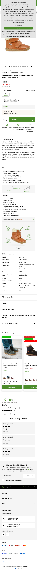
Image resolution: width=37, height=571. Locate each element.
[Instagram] (7, 534)
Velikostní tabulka (30, 90)
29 (16, 381)
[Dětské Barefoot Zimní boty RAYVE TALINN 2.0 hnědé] (5, 377)
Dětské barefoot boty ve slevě (18, 71)
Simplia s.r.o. (25, 566)
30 (4, 383)
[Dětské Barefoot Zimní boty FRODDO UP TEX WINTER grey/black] (30, 379)
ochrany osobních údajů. (18, 22)
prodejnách (21, 129)
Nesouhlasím (18, 25)
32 (9, 383)
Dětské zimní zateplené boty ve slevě (13, 72)
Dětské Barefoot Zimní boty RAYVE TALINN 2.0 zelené (10, 364)
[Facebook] (3, 534)
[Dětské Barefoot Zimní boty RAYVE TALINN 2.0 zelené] (8, 377)
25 (10, 381)
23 (4, 381)
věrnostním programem (30, 130)
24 (7, 381)
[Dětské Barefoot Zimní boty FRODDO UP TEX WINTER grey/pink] (34, 379)
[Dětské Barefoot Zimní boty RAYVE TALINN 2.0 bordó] (12, 377)
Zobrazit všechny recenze (11, 414)
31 (6, 383)
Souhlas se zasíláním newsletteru (13, 480)
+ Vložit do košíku (11, 387)
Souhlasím (18, 28)
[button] (6, 66)
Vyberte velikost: (7, 90)
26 (13, 381)
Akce (7, 71)
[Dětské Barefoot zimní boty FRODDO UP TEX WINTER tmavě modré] (26, 379)
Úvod (3, 71)
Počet (3, 119)
